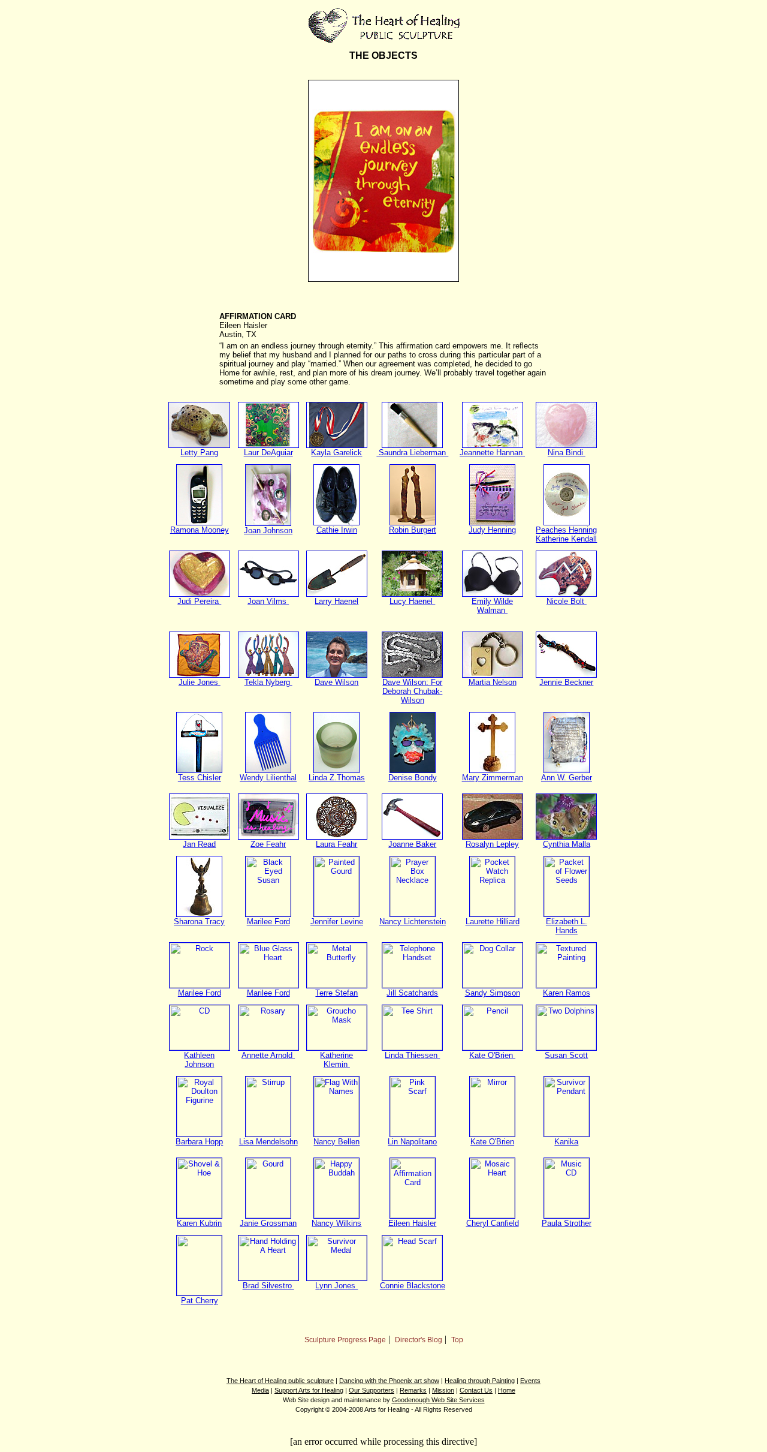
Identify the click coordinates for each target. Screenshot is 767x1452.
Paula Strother (566, 1223)
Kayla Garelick (336, 452)
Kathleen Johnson (199, 1060)
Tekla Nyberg (268, 682)
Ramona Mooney (199, 529)
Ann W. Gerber (566, 777)
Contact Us (476, 1390)
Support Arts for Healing (308, 1390)
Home (506, 1390)
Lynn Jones (336, 1285)
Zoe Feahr (268, 844)
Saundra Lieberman (412, 452)
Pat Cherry (199, 1300)
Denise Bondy (412, 777)
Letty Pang (199, 452)
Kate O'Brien (492, 1055)
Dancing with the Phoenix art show (389, 1380)
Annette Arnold (268, 1055)
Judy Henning (492, 529)
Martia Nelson (493, 682)
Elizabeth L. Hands (566, 926)
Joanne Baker (412, 844)
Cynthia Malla (566, 844)
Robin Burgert (412, 529)
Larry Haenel (336, 601)
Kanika (566, 1141)
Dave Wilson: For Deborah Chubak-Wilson (412, 691)
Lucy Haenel (412, 601)
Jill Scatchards (412, 992)
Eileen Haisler (412, 1223)
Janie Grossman (268, 1223)
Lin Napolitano (412, 1141)
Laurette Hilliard (493, 921)
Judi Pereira (199, 601)
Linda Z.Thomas (337, 777)
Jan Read (199, 844)
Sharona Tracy (199, 921)
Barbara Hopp (199, 1141)
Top (457, 1340)
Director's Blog (418, 1340)
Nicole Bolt (566, 601)
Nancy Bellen (336, 1141)
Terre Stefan (336, 992)
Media (260, 1390)
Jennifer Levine (336, 921)
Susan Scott (566, 1055)
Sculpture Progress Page (345, 1340)
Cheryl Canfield (492, 1223)
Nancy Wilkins (336, 1223)
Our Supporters (371, 1390)
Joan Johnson (268, 530)
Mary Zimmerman (492, 777)
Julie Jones (200, 682)
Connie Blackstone (412, 1285)
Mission (443, 1390)
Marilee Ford (268, 921)
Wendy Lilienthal (268, 777)
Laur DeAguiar (268, 452)
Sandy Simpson (492, 992)
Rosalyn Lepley (492, 844)
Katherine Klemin (336, 1060)
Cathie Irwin (336, 529)
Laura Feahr (336, 844)
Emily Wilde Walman (492, 606)
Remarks (413, 1390)
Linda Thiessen (412, 1055)
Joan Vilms (268, 601)
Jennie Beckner (566, 682)
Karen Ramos (566, 992)
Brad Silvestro (268, 1285)
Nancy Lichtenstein (412, 921)
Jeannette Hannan (492, 452)
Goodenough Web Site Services (438, 1399)
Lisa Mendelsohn (268, 1141)
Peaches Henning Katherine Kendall (566, 534)
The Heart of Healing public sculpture (280, 1380)
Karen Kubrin (199, 1223)
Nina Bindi (566, 452)
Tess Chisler (199, 777)
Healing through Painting (480, 1380)
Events (530, 1380)
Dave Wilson (336, 682)
